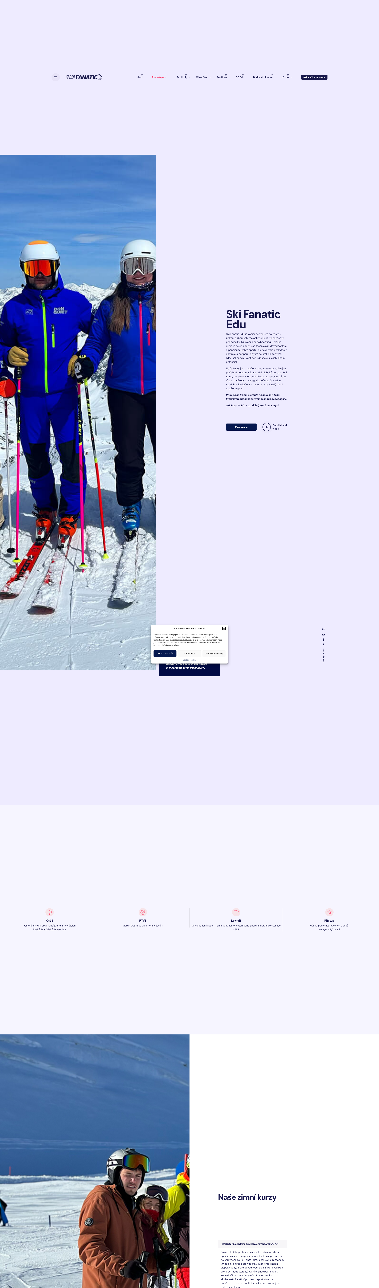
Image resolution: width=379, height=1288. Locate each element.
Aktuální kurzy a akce (314, 77)
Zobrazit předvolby (214, 653)
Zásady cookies (189, 660)
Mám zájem (241, 427)
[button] (224, 628)
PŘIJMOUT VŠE (165, 653)
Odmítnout (189, 653)
